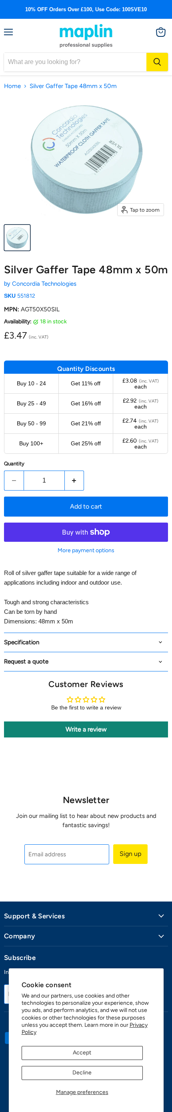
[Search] (157, 62)
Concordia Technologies (44, 283)
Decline (82, 1072)
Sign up (130, 854)
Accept (82, 1052)
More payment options (86, 550)
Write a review (86, 729)
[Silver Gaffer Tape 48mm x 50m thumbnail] (17, 237)
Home (12, 86)
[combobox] (75, 62)
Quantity (14, 464)
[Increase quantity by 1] (74, 481)
